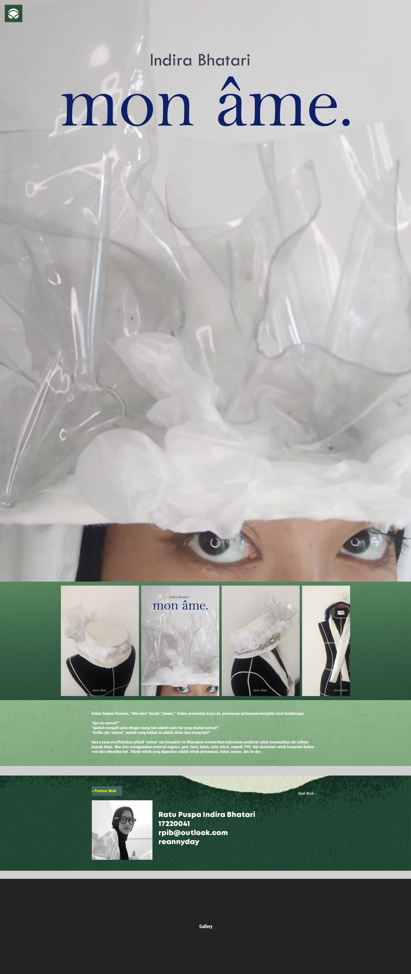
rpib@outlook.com (193, 833)
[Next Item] (342, 641)
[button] (13, 13)
